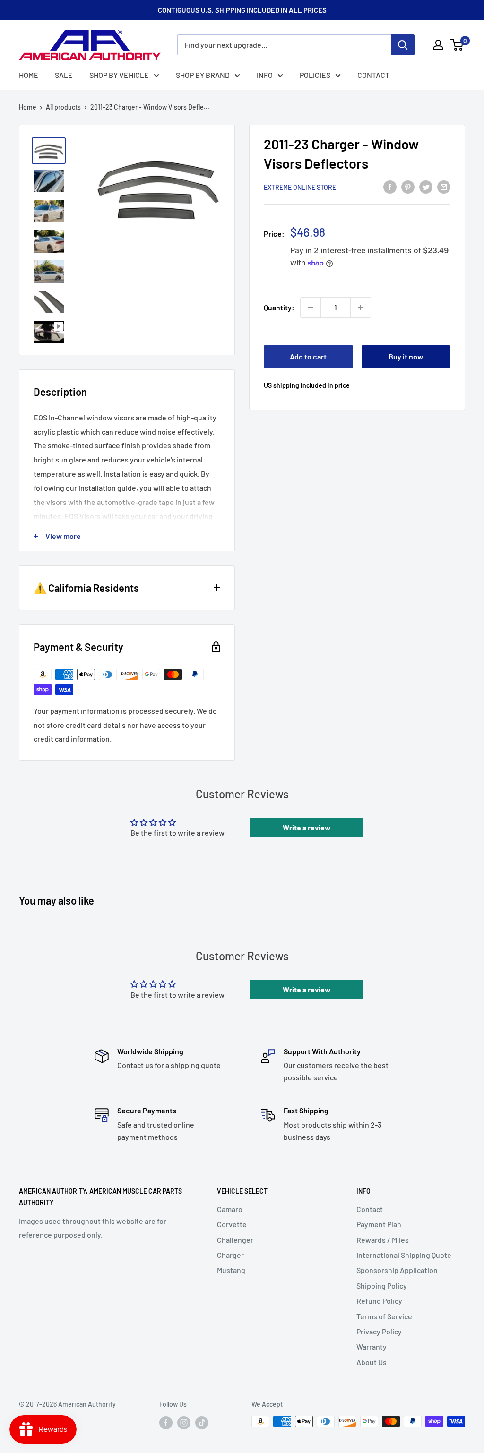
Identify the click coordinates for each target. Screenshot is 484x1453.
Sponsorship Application (397, 1269)
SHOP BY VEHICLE (119, 74)
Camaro (229, 1209)
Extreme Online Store (300, 187)
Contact (369, 1209)
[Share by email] (443, 186)
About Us (371, 1362)
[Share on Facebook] (390, 186)
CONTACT (373, 74)
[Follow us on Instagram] (183, 1422)
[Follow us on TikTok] (201, 1422)
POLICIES (315, 74)
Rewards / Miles (382, 1239)
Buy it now (406, 356)
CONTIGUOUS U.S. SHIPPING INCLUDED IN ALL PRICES (242, 10)
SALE (64, 74)
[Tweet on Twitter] (425, 186)
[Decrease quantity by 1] (310, 307)
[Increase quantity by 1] (361, 307)
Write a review (307, 827)
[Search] (403, 44)
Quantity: (279, 307)
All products (63, 107)
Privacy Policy (379, 1331)
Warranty (371, 1346)
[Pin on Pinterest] (408, 186)
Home (27, 107)
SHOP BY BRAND (203, 74)
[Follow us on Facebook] (166, 1422)
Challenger (235, 1239)
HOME (28, 74)
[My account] (438, 45)
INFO (265, 74)
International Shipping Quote (403, 1254)
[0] (457, 45)
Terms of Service (384, 1316)
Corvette (232, 1224)
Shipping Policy (381, 1285)
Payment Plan (378, 1224)
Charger (230, 1254)
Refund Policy (379, 1300)
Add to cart (308, 356)
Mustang (231, 1269)
